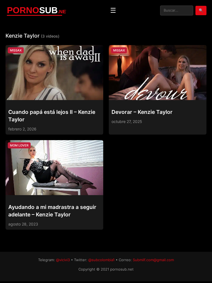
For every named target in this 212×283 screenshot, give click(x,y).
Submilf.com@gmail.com (153, 260)
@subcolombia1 (101, 260)
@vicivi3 (63, 260)
